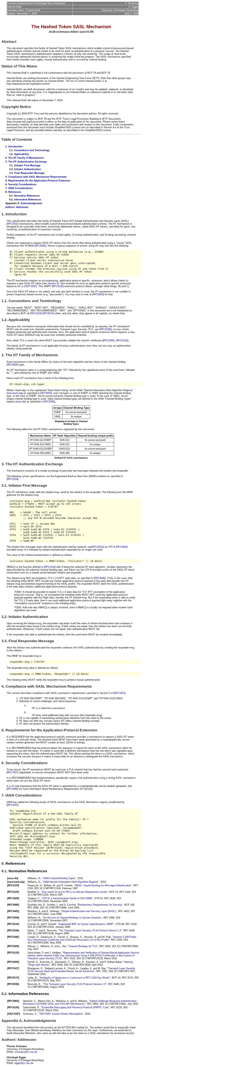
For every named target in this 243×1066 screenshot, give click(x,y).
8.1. (5, 871)
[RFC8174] (48, 313)
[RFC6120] (58, 286)
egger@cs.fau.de (23, 1063)
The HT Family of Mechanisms (26, 157)
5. (3, 730)
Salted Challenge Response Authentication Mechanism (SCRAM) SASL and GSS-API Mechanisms (79, 1002)
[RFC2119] (36, 313)
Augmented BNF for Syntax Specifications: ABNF (85, 924)
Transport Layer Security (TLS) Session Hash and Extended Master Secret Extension (81, 970)
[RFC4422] (12, 223)
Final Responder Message (29, 173)
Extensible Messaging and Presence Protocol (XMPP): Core (75, 1007)
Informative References (27, 199)
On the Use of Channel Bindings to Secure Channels (72, 917)
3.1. (5, 485)
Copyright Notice (16, 107)
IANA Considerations (20, 188)
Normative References (27, 195)
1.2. (5, 320)
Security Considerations (22, 184)
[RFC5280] (108, 340)
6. (3, 763)
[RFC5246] (105, 329)
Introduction (15, 146)
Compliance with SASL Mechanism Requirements (37, 176)
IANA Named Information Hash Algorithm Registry (70, 881)
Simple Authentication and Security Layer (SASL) (89, 911)
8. (3, 863)
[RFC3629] (122, 546)
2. (3, 355)
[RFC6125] (122, 340)
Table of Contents (17, 139)
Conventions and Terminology (32, 150)
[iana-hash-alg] (15, 393)
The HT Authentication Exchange (27, 161)
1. (3, 214)
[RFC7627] (12, 772)
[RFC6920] (46, 393)
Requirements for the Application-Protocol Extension (39, 180)
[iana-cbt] (21, 401)
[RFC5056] (49, 401)
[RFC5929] (12, 364)
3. (3, 464)
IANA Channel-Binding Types (59, 878)
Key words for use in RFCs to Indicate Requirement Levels (74, 891)
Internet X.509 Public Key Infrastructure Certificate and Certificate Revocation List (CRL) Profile (82, 938)
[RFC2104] (50, 566)
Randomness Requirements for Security (100, 904)
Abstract (9, 42)
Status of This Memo (19, 66)
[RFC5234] (12, 479)
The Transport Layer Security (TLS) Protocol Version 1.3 (75, 984)
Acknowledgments (31, 203)
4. (3, 686)
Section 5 (53, 283)
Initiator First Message (27, 165)
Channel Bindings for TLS (83, 946)
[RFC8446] (100, 578)
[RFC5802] (40, 245)
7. (3, 795)
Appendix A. (12, 1021)
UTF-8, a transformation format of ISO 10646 (67, 898)
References (14, 192)
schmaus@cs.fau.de (25, 1051)
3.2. (5, 617)
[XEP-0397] (30, 286)
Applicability (21, 154)
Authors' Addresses (16, 207)
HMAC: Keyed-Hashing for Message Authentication (103, 885)
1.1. (5, 301)
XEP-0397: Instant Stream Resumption (60, 1013)
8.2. (5, 994)
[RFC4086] (12, 788)
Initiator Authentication (27, 169)
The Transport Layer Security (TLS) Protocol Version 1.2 (90, 930)
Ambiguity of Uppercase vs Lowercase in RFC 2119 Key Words (74, 977)
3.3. (5, 641)
